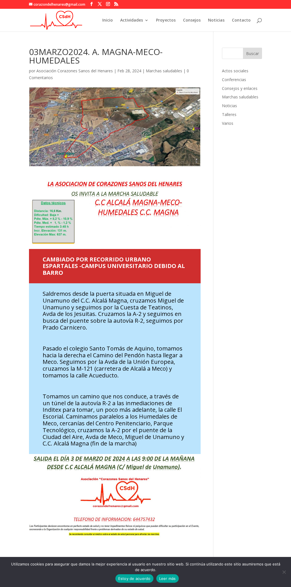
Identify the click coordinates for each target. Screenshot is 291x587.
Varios (227, 123)
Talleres (229, 114)
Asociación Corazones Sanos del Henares (74, 70)
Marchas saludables (164, 70)
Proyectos (166, 20)
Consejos (192, 20)
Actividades (131, 20)
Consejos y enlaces (239, 88)
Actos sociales (235, 70)
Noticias (216, 20)
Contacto (241, 20)
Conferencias (234, 79)
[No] (284, 572)
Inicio (107, 20)
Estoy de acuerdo (134, 578)
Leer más (167, 578)
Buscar (252, 53)
